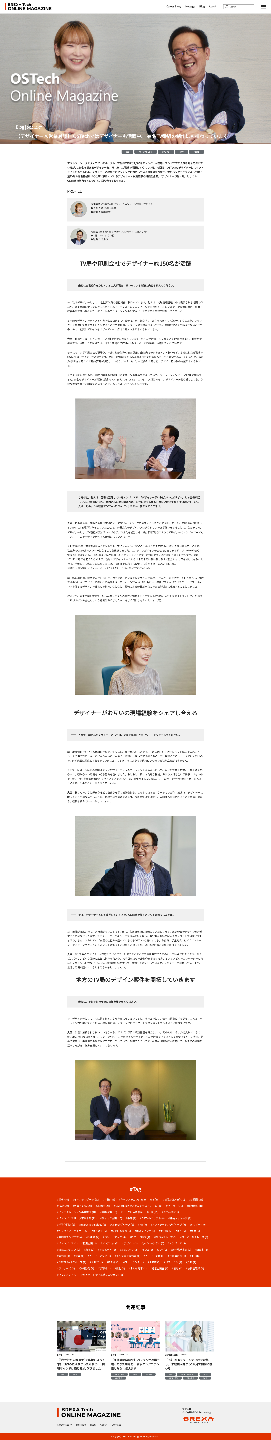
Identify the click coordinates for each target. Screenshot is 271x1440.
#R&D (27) (63, 1206)
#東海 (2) (89, 1249)
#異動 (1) (191, 1262)
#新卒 (182, 152)
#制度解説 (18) (195, 1206)
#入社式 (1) (96, 1262)
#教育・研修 (119, 1374)
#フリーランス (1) (133, 1262)
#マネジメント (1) (67, 1274)
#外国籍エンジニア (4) (70, 1237)
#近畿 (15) (152, 1212)
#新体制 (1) (104, 1268)
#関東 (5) (194, 1231)
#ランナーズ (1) (66, 1268)
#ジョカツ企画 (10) (111, 1218)
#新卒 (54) (63, 1199)
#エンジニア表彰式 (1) (127, 1256)
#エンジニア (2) (177, 1243)
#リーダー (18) (174, 1206)
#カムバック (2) (129, 1249)
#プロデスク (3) (109, 1243)
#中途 (205, 1374)
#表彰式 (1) (63, 1256)
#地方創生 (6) (99, 1231)
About (212, 6)
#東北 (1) (119, 1268)
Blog (202, 6)
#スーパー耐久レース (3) (194, 1237)
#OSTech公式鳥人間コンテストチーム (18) (138, 1206)
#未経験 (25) (103, 1206)
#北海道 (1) (153, 1262)
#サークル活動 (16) (132, 1212)
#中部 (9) (131, 1218)
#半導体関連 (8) (66, 1224)
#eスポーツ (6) (198, 1224)
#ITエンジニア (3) (67, 1243)
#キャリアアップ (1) (99, 1256)
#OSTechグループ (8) (122, 1224)
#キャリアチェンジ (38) (132, 1199)
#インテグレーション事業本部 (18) (77, 1212)
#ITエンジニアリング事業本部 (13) (77, 1218)
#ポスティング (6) (145, 1231)
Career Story (174, 6)
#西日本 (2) (201, 1249)
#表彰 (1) (177, 1268)
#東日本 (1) (196, 1256)
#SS (127, 152)
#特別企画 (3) (89, 1243)
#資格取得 (118, 1378)
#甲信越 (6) (165, 1231)
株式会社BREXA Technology (196, 1412)
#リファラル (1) (173, 1262)
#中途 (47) (109, 1199)
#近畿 (205, 1378)
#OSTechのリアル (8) (152, 1218)
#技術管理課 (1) (195, 1268)
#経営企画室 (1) (159, 1268)
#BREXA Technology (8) (92, 1224)
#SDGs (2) (147, 1249)
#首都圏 (196, 152)
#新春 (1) (79, 1256)
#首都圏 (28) (196, 1199)
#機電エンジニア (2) (68, 1249)
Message (190, 6)
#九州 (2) (162, 1249)
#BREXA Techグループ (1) (71, 1262)
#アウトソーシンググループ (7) (168, 1224)
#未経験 (149, 1374)
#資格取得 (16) (108, 1212)
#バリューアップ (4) (114, 1237)
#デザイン (166, 152)
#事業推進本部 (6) (120, 1231)
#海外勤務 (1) (86, 1268)
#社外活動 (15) (170, 1212)
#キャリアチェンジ (145, 152)
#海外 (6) (180, 1231)
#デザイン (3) (130, 1243)
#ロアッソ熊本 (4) (140, 1237)
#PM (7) (142, 1224)
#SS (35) (154, 1199)
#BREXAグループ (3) (165, 1237)
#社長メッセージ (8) (179, 1218)
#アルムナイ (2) (107, 1249)
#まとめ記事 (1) (138, 1268)
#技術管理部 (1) (177, 1256)
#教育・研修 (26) (82, 1206)
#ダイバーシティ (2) (152, 1243)
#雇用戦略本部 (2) (181, 1249)
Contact (116, 1424)
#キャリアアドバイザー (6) (72, 1231)
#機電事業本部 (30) (174, 1199)
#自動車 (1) (113, 1262)
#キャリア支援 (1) (154, 1256)
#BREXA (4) (92, 1237)
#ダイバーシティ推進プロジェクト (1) (102, 1274)
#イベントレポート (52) (86, 1199)
